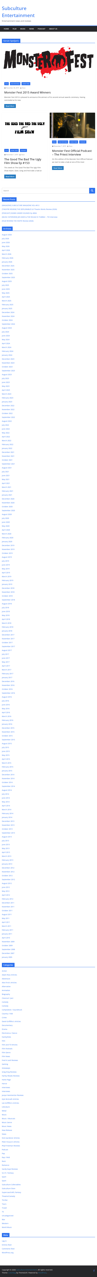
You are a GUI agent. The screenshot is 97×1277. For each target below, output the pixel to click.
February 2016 (7, 720)
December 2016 (8, 681)
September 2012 (8, 879)
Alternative (6, 986)
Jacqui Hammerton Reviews (13, 1095)
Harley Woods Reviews (11, 1076)
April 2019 (6, 572)
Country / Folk (7, 1014)
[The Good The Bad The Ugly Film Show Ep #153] (24, 130)
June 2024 (6, 336)
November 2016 (8, 685)
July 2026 (5, 238)
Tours (4, 1204)
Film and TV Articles (10, 1045)
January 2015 (7, 771)
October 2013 (7, 829)
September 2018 (8, 600)
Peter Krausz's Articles (11, 1142)
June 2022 (6, 429)
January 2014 (7, 817)
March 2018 (6, 623)
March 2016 (6, 716)
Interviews (6, 1087)
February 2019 (7, 580)
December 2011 (8, 903)
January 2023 (7, 402)
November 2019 (8, 549)
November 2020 (8, 503)
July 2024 (5, 332)
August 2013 (7, 837)
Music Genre (7, 1122)
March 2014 (6, 809)
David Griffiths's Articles (11, 1021)
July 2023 (5, 378)
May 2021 (5, 479)
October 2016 (7, 689)
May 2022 (5, 433)
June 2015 (6, 751)
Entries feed (6, 1245)
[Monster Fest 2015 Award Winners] (48, 62)
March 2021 (6, 487)
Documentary (7, 1025)
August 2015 (7, 743)
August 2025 (7, 281)
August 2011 (7, 914)
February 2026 (7, 258)
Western (5, 1223)
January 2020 (7, 541)
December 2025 (8, 266)
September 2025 (8, 277)
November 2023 (8, 363)
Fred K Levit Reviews (10, 1060)
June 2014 (6, 798)
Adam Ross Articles (9, 975)
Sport (4, 1177)
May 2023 (5, 386)
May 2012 (5, 891)
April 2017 (6, 666)
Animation (6, 990)
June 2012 (6, 887)
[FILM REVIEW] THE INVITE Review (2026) (17, 221)
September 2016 (8, 693)
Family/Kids (6, 1037)
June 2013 (6, 844)
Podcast (41, 29)
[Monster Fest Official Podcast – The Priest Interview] (72, 125)
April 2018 (6, 619)
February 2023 (7, 398)
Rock (4, 1161)
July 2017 (5, 654)
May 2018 (5, 615)
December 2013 (8, 821)
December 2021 (8, 452)
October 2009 (7, 945)
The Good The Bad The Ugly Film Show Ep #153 (22, 161)
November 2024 (8, 316)
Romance (5, 1165)
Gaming (5, 1064)
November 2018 (8, 592)
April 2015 (6, 759)
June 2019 (6, 565)
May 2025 (5, 293)
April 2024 (6, 343)
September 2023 (8, 370)
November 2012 (8, 872)
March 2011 (6, 926)
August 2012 (7, 883)
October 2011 (7, 910)
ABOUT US (53, 29)
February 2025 (7, 304)
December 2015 (8, 728)
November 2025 (8, 269)
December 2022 (8, 405)
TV (3, 1212)
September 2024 (8, 324)
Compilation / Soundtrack (12, 1010)
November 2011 (8, 907)
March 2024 (6, 347)
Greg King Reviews (9, 1072)
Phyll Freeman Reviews (11, 1146)
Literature (6, 1107)
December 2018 (8, 588)
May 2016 (5, 708)
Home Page (25, 84)
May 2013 (5, 848)
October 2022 (7, 413)
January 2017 (7, 677)
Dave (23, 88)
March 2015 (6, 763)
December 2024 (8, 312)
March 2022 (6, 440)
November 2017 (8, 638)
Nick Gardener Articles (11, 1138)
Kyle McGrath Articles (10, 1099)
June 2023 (6, 382)
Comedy (5, 1002)
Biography (6, 994)
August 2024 (7, 328)
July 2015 (5, 747)
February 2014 (7, 813)
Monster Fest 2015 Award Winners (27, 92)
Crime (4, 1017)
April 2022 (6, 437)
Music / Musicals (8, 1118)
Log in (4, 1241)
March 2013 (6, 856)
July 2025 (5, 285)
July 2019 (5, 561)
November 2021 (8, 456)
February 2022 (7, 444)
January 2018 (7, 631)
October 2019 (7, 553)
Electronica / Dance (9, 1033)
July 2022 (5, 425)
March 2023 (6, 394)
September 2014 (8, 786)
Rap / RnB (6, 1157)
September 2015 (8, 739)
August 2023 (7, 374)
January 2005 (7, 957)
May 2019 (5, 569)
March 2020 (6, 534)
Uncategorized (7, 1215)
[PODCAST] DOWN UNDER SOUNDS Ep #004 (19, 213)
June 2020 (6, 522)
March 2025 (6, 301)
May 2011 (5, 918)
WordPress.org (7, 1252)
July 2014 (5, 794)
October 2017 (7, 642)
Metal (4, 1111)
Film (14, 29)
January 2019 (7, 584)
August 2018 (7, 604)
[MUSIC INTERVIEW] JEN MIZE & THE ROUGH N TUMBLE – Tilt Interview (29, 217)
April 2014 (6, 806)
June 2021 (6, 475)
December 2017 (8, 635)
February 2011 (7, 930)
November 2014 (8, 778)
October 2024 (7, 320)
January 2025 (7, 308)
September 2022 (8, 417)
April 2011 (6, 922)
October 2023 (7, 367)
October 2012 (7, 875)
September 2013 (8, 833)
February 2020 (7, 538)
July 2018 (5, 607)
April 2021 (6, 483)
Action (4, 971)
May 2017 (5, 662)
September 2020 (8, 510)
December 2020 (8, 499)
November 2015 (8, 732)
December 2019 (8, 545)
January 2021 (7, 495)
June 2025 (6, 289)
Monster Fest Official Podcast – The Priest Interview (72, 152)
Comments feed (8, 1249)
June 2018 (6, 611)
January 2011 (7, 934)
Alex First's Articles (9, 982)
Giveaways (6, 1068)
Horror (4, 1083)
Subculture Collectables (11, 1184)
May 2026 (5, 246)
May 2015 (5, 755)
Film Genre (6, 1052)
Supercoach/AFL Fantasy (11, 1192)
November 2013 (8, 825)
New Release (7, 1130)
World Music (7, 1227)
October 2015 (7, 736)
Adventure (6, 979)
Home (6, 29)
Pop (3, 1153)
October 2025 (7, 273)
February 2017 (7, 673)
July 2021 (5, 471)
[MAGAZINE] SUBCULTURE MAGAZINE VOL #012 (20, 205)
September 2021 (8, 464)
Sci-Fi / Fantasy (8, 1173)
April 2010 (6, 938)
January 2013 (7, 864)
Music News (6, 1126)
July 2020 (5, 518)
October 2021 (7, 460)
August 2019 (7, 557)
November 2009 (8, 941)
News (31, 29)
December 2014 (8, 774)
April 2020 (6, 530)
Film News (6, 1056)
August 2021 (7, 468)
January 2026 (7, 262)
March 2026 (6, 254)
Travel (4, 1208)
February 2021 (7, 491)
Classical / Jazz (7, 998)
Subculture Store (8, 1188)
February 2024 (7, 351)
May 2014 (5, 802)
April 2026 (6, 250)
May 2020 (5, 526)
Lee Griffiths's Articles (10, 1103)
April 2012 (6, 895)
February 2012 (7, 899)
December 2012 (8, 868)
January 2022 (7, 448)
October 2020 (7, 506)
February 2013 (7, 860)
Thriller (5, 1200)
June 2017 (6, 658)
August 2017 (7, 650)
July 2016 (5, 701)
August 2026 (7, 235)
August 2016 (7, 697)
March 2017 (6, 670)
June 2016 (6, 705)
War (3, 1219)
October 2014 (7, 782)
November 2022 (8, 409)
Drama (4, 1029)
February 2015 (7, 767)
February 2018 (7, 627)
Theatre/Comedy (8, 1196)
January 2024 (7, 355)
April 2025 (6, 297)
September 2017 (8, 646)
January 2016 (7, 724)
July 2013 (5, 840)
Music (22, 29)
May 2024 (5, 339)
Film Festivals (15, 84)
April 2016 (6, 712)
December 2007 (8, 953)
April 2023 (6, 390)
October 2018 (7, 596)
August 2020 (7, 514)
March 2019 (6, 576)
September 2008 (8, 949)
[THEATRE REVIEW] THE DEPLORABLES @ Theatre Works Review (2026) (29, 209)
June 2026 (6, 242)
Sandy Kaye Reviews (10, 1169)
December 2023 (8, 359)
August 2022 (7, 421)
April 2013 (6, 852)
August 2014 (7, 790)
